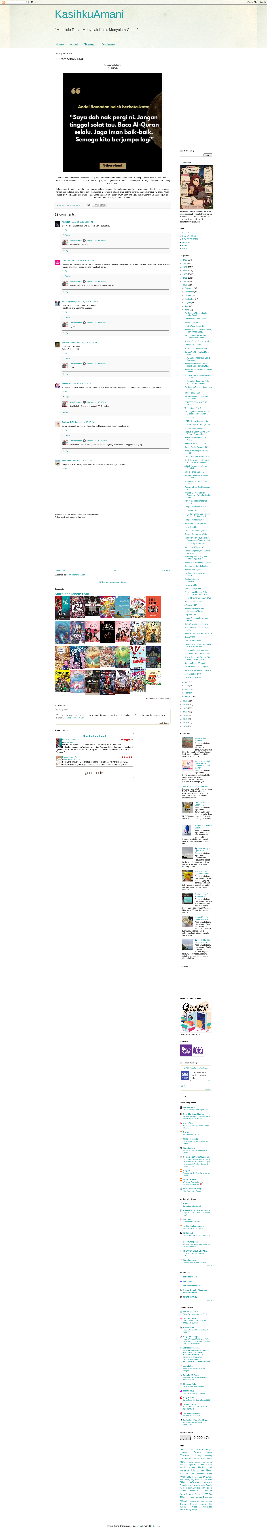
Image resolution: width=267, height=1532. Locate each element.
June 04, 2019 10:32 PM (87, 302)
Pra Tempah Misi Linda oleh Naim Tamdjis (196, 314)
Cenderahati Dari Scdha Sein (196, 566)
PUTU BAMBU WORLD (192, 1134)
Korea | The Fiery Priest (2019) (197, 457)
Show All (209, 1265)
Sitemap (89, 44)
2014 (185, 715)
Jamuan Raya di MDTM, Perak (197, 425)
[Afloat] (77, 668)
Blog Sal (186, 1171)
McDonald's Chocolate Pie (195, 348)
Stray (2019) (189, 637)
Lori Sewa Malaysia (191, 1286)
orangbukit (188, 1366)
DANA (186, 1132)
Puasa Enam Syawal (193, 570)
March (188, 689)
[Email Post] (88, 205)
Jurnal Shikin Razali (191, 1348)
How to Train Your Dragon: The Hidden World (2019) (197, 658)
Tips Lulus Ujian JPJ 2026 (193, 1228)
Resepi (209, 1488)
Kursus (192, 1467)
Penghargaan (198, 1485)
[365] (92, 615)
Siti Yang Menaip (69, 302)
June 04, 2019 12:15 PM (82, 222)
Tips (210, 1504)
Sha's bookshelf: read (72, 594)
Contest (209, 1452)
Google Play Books (202, 1458)
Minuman (207, 1477)
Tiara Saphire (189, 1148)
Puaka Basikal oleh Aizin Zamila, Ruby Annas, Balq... (198, 331)
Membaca (186, 1476)
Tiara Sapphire (189, 1260)
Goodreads (185, 1458)
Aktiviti (183, 1449)
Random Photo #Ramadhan (196, 663)
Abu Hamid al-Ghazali (72, 759)
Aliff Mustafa (68, 742)
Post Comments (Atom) (75, 575)
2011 (185, 726)
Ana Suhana (188, 1327)
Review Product (196, 1501)
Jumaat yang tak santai (192, 1206)
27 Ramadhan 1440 (192, 674)
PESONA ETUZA (190, 1297)
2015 (185, 712)
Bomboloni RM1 (191, 322)
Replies (68, 235)
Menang (198, 1477)
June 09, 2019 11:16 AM (97, 441)
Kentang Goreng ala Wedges (196, 534)
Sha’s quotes (62, 709)
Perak (182, 1488)
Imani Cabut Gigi (191, 527)
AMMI (185, 1204)
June (187, 310)
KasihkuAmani (89, 14)
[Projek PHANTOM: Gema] (138, 645)
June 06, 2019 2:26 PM (81, 384)
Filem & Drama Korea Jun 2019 (197, 598)
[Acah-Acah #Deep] (77, 618)
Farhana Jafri (68, 422)
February (189, 693)
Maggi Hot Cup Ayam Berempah (202, 872)
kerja (194, 1509)
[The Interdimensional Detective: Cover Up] (122, 668)
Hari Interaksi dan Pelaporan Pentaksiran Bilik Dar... (196, 336)
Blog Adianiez (189, 1398)
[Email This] (93, 205)
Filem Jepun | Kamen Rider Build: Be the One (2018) (196, 593)
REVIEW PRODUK (190, 239)
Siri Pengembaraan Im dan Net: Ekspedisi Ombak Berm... (197, 413)
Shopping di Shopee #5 (194, 547)
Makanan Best (201, 1470)
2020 (185, 281)
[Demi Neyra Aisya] (122, 642)
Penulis (209, 1485)
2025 (185, 263)
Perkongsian (199, 1488)
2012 (185, 723)
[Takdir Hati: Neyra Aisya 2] (92, 642)
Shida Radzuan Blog (192, 1189)
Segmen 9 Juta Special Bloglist (197, 341)
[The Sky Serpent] (92, 668)
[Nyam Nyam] (153, 685)
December (189, 288)
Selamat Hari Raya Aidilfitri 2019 (198, 633)
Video (194, 1507)
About (74, 44)
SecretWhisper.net (191, 1242)
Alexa (191, 1449)
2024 (185, 267)
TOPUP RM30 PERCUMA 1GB (195, 786)
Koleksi (197, 1465)
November (189, 292)
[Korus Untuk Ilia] (153, 617)
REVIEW (185, 233)
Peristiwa (189, 1488)
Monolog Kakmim (190, 1139)
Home (59, 44)
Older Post (165, 570)
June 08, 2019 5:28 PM (96, 241)
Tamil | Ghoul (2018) (192, 408)
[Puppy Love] (138, 669)
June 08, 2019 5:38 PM (96, 402)
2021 (185, 278)
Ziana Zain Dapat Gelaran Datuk (195, 1314)
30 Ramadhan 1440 (192, 641)
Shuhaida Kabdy (190, 1384)
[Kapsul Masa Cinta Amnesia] (153, 642)
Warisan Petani (68, 343)
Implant (197, 1462)
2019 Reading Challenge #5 (196, 667)
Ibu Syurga (188, 1281)
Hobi (183, 1461)
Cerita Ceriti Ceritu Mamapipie (196, 1157)
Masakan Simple (204, 1473)
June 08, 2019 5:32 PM (96, 364)
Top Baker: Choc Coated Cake (197, 654)
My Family (185, 1479)
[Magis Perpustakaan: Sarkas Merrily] (62, 669)
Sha (192, 1072)
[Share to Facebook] (102, 205)
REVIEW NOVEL (189, 236)
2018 (185, 701)
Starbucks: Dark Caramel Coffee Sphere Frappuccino (198, 433)
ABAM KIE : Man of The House (196, 1210)
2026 (185, 260)
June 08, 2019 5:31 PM (96, 323)
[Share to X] (99, 205)
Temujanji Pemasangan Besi (196, 650)
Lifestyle (201, 1467)
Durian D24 (189, 417)
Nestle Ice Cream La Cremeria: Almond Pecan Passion (197, 461)
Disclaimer (109, 44)
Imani (190, 1462)
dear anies (66, 461)
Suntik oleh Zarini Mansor (195, 523)
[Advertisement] (113, 543)
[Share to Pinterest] (104, 205)
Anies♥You (188, 1123)
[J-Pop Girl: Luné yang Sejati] (77, 643)
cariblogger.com (190, 1277)
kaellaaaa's (188, 1233)
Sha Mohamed (76, 241)
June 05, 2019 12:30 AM (86, 343)
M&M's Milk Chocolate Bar (195, 444)
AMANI (185, 245)
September (190, 299)
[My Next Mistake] (92, 694)
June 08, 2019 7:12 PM (84, 422)
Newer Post (60, 570)
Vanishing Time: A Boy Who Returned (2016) (195, 558)
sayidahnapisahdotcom (193, 1226)
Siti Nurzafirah (189, 1404)
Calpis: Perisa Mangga (194, 472)
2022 (185, 274)
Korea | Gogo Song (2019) (195, 531)
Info (204, 1462)
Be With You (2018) (192, 589)
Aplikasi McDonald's (192, 345)
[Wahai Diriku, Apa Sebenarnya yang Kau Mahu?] (122, 617)
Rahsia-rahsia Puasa (71, 757)
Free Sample (197, 1456)
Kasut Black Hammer (193, 678)
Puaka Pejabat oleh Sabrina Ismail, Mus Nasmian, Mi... (196, 365)
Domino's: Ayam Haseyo (194, 544)
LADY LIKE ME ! (190, 1180)
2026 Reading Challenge (196, 1067)
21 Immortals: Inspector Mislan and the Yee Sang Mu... (197, 382)
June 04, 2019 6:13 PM (85, 260)
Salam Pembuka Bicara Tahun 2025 (196, 1400)
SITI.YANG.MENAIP (191, 1413)
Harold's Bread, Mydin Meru (196, 624)
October (188, 295)
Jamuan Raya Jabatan (193, 428)
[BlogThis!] (96, 205)
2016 (185, 708)
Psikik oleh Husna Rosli (194, 602)
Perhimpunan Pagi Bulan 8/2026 (203, 895)
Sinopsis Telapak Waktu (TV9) (194, 1262)
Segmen (208, 1501)
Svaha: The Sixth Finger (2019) (197, 562)
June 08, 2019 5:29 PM (96, 282)
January (188, 696)
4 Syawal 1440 (190, 605)
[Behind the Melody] (62, 643)
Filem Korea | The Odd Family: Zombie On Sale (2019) (197, 515)
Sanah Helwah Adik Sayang (193, 1386)
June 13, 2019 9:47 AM (82, 461)
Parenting (208, 1482)
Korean (204, 1465)
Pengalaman (185, 1485)
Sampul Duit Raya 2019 (194, 520)
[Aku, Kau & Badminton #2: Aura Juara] (138, 617)
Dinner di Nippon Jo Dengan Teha (195, 1110)
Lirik (210, 1467)
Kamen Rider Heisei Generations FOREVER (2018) (198, 645)
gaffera (138, 1526)
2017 (185, 705)
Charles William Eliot (75, 718)
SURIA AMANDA (190, 1312)
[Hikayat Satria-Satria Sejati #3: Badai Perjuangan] (122, 694)
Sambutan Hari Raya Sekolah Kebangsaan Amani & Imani (197, 539)
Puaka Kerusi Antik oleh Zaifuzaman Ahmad (194, 610)
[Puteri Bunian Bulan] (62, 619)
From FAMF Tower (191, 1375)
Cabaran (198, 1452)
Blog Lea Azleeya (190, 1337)
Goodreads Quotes (162, 723)
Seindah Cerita (189, 1318)
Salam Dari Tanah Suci (191, 1416)
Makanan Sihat (187, 1473)
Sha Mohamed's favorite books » (158, 699)
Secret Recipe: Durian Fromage (197, 670)
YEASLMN (66, 222)
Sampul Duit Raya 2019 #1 (195, 507)
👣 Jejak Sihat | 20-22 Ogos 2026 (203, 941)
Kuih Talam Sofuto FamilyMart (194, 1393)
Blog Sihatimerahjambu (193, 1114)
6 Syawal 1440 (190, 585)
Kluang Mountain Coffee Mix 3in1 (202, 918)
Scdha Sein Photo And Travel (195, 1420)
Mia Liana (187, 1219)
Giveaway (208, 1456)
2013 (185, 719)
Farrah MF (66, 384)
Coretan (185, 1455)
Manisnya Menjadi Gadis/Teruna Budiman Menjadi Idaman (202, 764)
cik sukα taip (188, 1391)
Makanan (184, 1470)
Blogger (156, 1526)
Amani (200, 1449)
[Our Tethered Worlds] (77, 692)
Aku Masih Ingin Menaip (192, 1191)
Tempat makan (198, 1504)
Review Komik (195, 1497)
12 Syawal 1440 (191, 510)
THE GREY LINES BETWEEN (195, 1251)
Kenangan (189, 1465)
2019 (185, 285)
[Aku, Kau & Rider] (138, 691)
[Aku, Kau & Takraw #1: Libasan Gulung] (107, 618)
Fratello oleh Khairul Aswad (196, 319)
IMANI (184, 248)
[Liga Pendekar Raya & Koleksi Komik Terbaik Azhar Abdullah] (62, 692)
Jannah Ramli (68, 260)
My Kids (195, 1479)
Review (183, 1490)
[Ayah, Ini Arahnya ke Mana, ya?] (107, 642)
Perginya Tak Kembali (200, 739)
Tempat (183, 1504)
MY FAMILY (187, 242)
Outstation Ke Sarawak (191, 1222)
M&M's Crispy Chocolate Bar (196, 421)
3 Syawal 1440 (190, 615)
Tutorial (183, 1507)
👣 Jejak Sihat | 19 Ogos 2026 (202, 849)
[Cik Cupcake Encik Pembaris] (107, 666)
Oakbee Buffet (206, 1480)
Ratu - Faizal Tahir (192, 393)
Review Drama (193, 1494)
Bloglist (209, 1449)
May (187, 682)
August (188, 303)
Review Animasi (196, 1491)
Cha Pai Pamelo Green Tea (202, 804)
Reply (64, 230)
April (187, 686)
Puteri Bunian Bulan (70, 740)
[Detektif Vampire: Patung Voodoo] (107, 694)
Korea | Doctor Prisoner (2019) (197, 447)
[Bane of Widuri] (153, 668)
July (187, 306)
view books (207, 1089)
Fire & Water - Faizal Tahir (195, 326)
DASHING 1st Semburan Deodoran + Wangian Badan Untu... (197, 495)
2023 (185, 271)
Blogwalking (185, 1452)
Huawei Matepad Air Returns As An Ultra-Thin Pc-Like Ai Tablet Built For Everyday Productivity (196, 1341)
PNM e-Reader (189, 1482)
